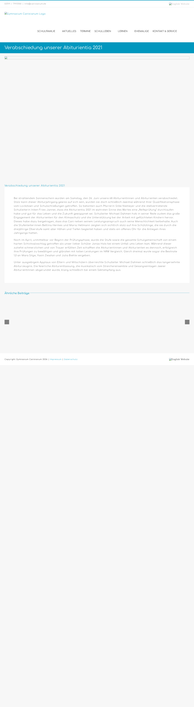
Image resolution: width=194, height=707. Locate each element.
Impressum (56, 359)
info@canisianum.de (35, 4)
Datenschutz (71, 359)
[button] (185, 31)
